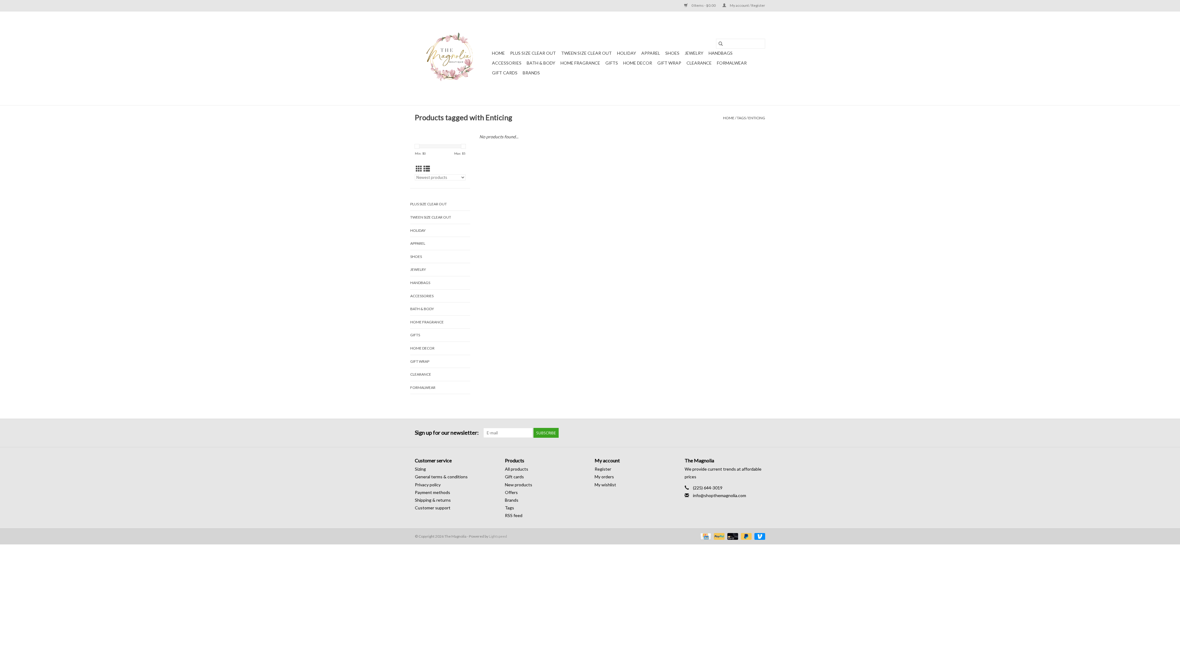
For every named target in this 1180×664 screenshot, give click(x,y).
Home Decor (637, 62)
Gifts (611, 62)
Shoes (672, 53)
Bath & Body (541, 62)
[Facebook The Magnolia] (749, 433)
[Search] (720, 44)
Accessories (506, 62)
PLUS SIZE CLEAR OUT (533, 53)
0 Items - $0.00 (703, 5)
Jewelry (694, 53)
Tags (741, 118)
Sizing (420, 469)
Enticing (756, 118)
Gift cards (504, 72)
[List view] (426, 168)
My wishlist (605, 484)
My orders (604, 476)
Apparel (650, 53)
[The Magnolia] (452, 58)
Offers (511, 492)
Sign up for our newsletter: (447, 432)
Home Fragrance (580, 62)
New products (518, 484)
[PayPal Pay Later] (745, 536)
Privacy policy (428, 484)
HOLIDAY (626, 53)
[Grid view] (419, 168)
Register (603, 469)
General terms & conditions (441, 476)
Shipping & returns (433, 500)
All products (516, 469)
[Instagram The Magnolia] (760, 433)
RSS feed (513, 515)
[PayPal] (718, 536)
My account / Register (747, 5)
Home (498, 53)
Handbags (721, 53)
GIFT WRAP (669, 62)
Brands (531, 72)
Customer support (432, 507)
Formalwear (732, 62)
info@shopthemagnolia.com (719, 495)
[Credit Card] (704, 536)
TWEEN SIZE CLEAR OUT (586, 53)
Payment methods (432, 492)
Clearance (699, 62)
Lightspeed (498, 536)
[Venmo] (758, 536)
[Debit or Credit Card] (732, 536)
